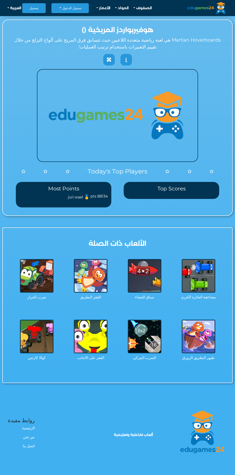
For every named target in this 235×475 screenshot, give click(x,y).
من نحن (29, 437)
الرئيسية (28, 428)
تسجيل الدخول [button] (71, 8)
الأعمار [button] (104, 8)
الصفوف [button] (143, 8)
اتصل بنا (29, 446)
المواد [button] (123, 8)
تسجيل (34, 8)
